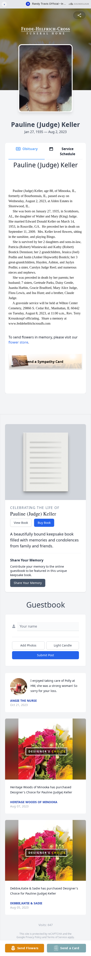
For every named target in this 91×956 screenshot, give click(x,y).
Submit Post (45, 655)
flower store (18, 342)
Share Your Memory (28, 583)
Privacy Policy (33, 937)
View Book (21, 523)
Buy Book (44, 523)
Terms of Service (57, 937)
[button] (45, 749)
